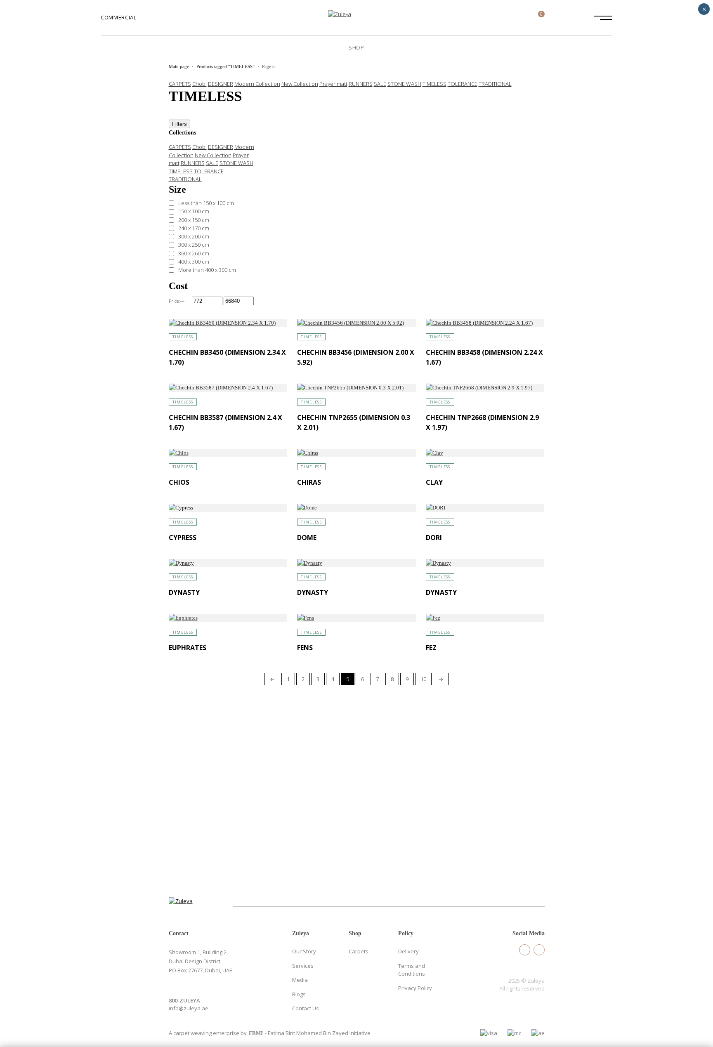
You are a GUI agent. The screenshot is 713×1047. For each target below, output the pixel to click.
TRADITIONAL (495, 83)
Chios (179, 482)
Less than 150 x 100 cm (206, 203)
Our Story (304, 951)
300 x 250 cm (193, 244)
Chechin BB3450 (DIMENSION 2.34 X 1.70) (227, 357)
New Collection (299, 83)
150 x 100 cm (193, 211)
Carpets (358, 951)
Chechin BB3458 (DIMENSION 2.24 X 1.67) (484, 357)
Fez (431, 647)
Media (300, 979)
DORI (434, 537)
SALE (380, 83)
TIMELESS (434, 83)
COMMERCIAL (119, 17)
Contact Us (305, 1008)
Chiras (309, 482)
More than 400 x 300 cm (207, 270)
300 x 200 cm (193, 236)
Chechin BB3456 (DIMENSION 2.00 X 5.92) (355, 357)
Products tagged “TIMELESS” (225, 66)
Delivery (408, 951)
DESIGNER (220, 83)
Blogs (299, 994)
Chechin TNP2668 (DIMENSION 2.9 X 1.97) (482, 422)
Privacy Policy (415, 988)
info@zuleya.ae (188, 1008)
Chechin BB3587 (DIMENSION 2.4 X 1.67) (225, 422)
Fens (305, 647)
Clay (434, 482)
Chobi (199, 83)
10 (423, 679)
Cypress (182, 537)
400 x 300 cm (193, 261)
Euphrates (187, 647)
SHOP (356, 47)
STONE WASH (404, 83)
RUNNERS (361, 83)
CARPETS (180, 83)
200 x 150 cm (193, 220)
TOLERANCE (462, 83)
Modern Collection (257, 83)
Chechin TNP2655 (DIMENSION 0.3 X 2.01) (353, 422)
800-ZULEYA (184, 1000)
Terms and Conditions (411, 970)
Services (303, 965)
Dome (306, 537)
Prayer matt (333, 83)
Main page (179, 66)
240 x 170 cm (193, 228)
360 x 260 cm (193, 253)
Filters (179, 124)
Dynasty (184, 592)
